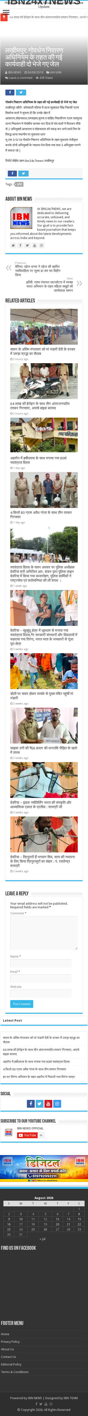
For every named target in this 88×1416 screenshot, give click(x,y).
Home (5, 1334)
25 (33, 1229)
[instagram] (57, 1104)
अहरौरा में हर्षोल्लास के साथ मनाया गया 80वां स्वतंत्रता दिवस (43, 17)
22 (79, 1224)
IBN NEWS (14, 72)
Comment (18, 913)
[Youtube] (48, 1104)
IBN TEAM (71, 1398)
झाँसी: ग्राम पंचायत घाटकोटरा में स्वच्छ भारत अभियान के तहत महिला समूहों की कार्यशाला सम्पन (49, 284)
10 (20, 1219)
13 (57, 1219)
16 (9, 1224)
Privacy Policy (10, 1342)
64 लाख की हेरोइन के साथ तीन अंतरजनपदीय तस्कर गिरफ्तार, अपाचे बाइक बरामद (39, 406)
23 (9, 1229)
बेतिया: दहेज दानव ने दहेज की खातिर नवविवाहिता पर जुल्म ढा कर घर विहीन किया (37, 269)
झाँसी (19, 184)
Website (16, 987)
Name (15, 956)
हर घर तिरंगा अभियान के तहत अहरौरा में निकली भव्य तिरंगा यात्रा (39, 1077)
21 (68, 1224)
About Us (7, 1349)
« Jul (42, 1239)
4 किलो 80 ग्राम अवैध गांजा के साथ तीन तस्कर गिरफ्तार (34, 1069)
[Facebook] (31, 1104)
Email (15, 971)
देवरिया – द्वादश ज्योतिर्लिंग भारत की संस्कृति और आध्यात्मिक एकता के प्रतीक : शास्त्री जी (40, 804)
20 (57, 1224)
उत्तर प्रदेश (56, 72)
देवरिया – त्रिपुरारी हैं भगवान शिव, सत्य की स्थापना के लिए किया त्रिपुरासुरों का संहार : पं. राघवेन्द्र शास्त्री (42, 861)
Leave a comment (21, 78)
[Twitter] (40, 1104)
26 (45, 1229)
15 (79, 1219)
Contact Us (8, 1357)
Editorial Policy (11, 1364)
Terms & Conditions (15, 1372)
